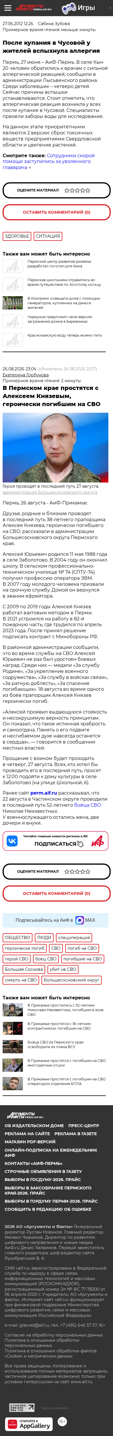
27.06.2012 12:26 (18, 23)
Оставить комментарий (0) (56, 212)
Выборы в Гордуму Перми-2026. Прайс (51, 1201)
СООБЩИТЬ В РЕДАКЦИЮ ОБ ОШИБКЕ (48, 1209)
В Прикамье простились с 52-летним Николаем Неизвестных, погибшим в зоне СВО (65, 1010)
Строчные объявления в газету (43, 1171)
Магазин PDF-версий (30, 1141)
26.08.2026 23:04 (19, 368)
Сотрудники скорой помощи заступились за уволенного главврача (49, 161)
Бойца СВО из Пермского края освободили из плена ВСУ (55, 1044)
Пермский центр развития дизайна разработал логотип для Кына (59, 263)
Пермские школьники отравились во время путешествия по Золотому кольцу (64, 282)
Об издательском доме (34, 1125)
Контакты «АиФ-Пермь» (34, 1163)
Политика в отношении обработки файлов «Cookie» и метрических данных (51, 1353)
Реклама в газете (75, 1133)
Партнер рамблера (54, 1408)
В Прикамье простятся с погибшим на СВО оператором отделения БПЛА (67, 1081)
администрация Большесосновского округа (50, 492)
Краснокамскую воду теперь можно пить (65, 335)
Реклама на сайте (27, 1133)
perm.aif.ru (43, 793)
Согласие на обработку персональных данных (54, 1335)
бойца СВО (87, 805)
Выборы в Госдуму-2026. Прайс (43, 1179)
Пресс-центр (83, 1125)
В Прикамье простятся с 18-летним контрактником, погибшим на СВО (59, 1026)
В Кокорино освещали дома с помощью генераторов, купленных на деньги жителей (64, 303)
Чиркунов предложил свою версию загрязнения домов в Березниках (60, 319)
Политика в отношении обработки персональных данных (42, 1343)
